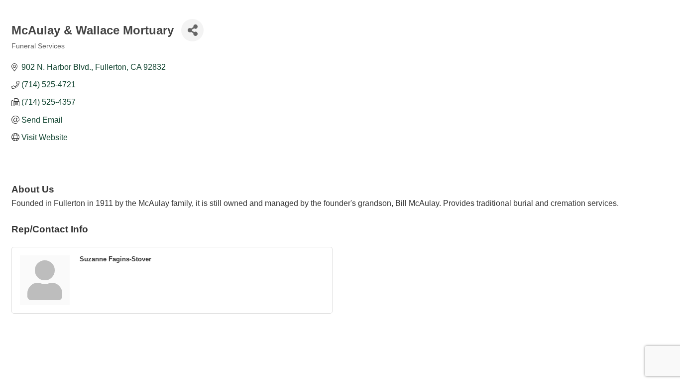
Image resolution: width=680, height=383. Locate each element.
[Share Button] (192, 30)
